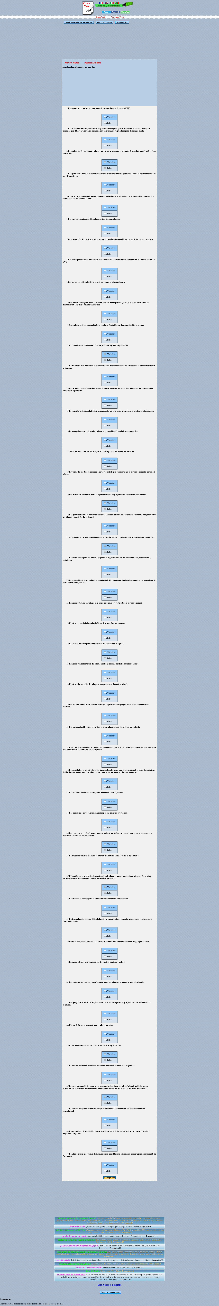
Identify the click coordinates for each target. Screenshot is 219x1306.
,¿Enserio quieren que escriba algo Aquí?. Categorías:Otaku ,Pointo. (110, 1226)
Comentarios (121, 22)
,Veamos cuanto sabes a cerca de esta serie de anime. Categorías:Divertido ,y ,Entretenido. (109, 1247)
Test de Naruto (63, 1260)
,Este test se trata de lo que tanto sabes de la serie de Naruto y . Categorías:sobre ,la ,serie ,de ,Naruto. (109, 1260)
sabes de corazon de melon (89, 1267)
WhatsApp (125, 12)
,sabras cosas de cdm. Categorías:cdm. (110, 1267)
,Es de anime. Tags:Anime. (110, 1271)
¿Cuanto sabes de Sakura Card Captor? (77, 1218)
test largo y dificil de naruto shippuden (76, 1240)
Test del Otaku (93, 1271)
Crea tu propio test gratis (109, 1285)
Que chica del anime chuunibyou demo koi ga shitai (82, 1252)
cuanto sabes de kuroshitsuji (71, 1275)
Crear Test (100, 17)
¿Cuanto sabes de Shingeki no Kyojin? (79, 1246)
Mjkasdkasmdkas (92, 63)
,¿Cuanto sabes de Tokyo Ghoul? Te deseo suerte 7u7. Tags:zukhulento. (110, 1264)
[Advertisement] (109, 41)
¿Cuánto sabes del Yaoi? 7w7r (70, 1230)
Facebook (115, 12)
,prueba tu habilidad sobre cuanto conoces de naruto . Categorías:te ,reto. (110, 1236)
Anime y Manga (72, 63)
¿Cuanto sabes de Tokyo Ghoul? (75, 1264)
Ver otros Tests (117, 17)
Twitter (106, 12)
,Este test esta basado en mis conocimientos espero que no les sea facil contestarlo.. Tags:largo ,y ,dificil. (109, 1241)
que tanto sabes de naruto (74, 1236)
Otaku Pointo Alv (77, 1226)
